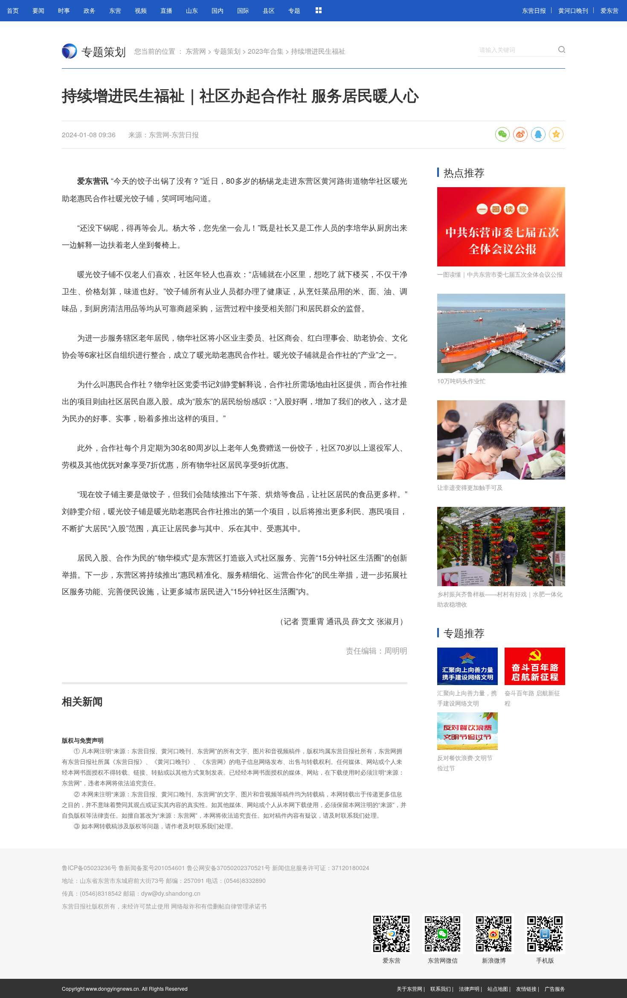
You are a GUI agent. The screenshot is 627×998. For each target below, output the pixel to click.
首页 (13, 10)
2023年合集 (266, 51)
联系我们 (440, 988)
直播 (166, 10)
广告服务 (555, 988)
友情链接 (526, 988)
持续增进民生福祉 (318, 51)
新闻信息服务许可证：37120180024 (320, 867)
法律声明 (469, 988)
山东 (192, 10)
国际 (243, 10)
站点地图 (498, 988)
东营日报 (534, 10)
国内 (218, 10)
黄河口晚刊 (573, 10)
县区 (269, 10)
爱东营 (609, 10)
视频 (141, 10)
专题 (294, 10)
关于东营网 (409, 988)
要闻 (38, 10)
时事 (64, 10)
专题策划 (103, 51)
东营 (115, 10)
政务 (90, 10)
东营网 (69, 51)
